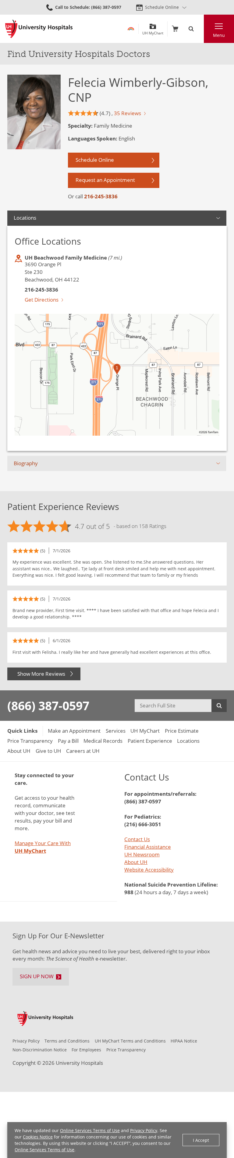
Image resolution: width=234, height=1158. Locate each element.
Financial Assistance (147, 846)
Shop (175, 29)
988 (128, 892)
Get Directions (41, 299)
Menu (219, 35)
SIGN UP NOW (37, 976)
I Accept (201, 1140)
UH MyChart (152, 30)
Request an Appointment (105, 179)
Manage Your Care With (43, 847)
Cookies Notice (38, 1137)
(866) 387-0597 (48, 705)
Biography (26, 463)
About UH (135, 862)
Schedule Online (162, 7)
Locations (25, 217)
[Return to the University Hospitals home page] (39, 29)
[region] (117, 375)
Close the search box (200, 28)
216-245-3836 (101, 196)
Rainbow (131, 29)
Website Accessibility (149, 869)
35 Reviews (127, 113)
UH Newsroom (142, 854)
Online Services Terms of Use (90, 1130)
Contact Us (137, 839)
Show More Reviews (41, 673)
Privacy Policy (143, 1130)
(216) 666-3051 (142, 824)
